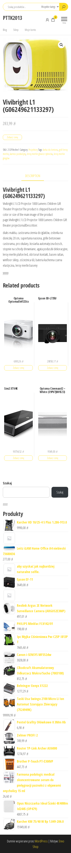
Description (32, 175)
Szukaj (7, 483)
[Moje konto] (47, 19)
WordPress (41, 841)
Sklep (16, 30)
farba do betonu (50, 149)
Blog (5, 30)
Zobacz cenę (12, 137)
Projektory (33, 149)
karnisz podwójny (18, 154)
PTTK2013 (12, 17)
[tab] (35, 176)
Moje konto (30, 30)
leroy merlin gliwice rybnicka (40, 154)
